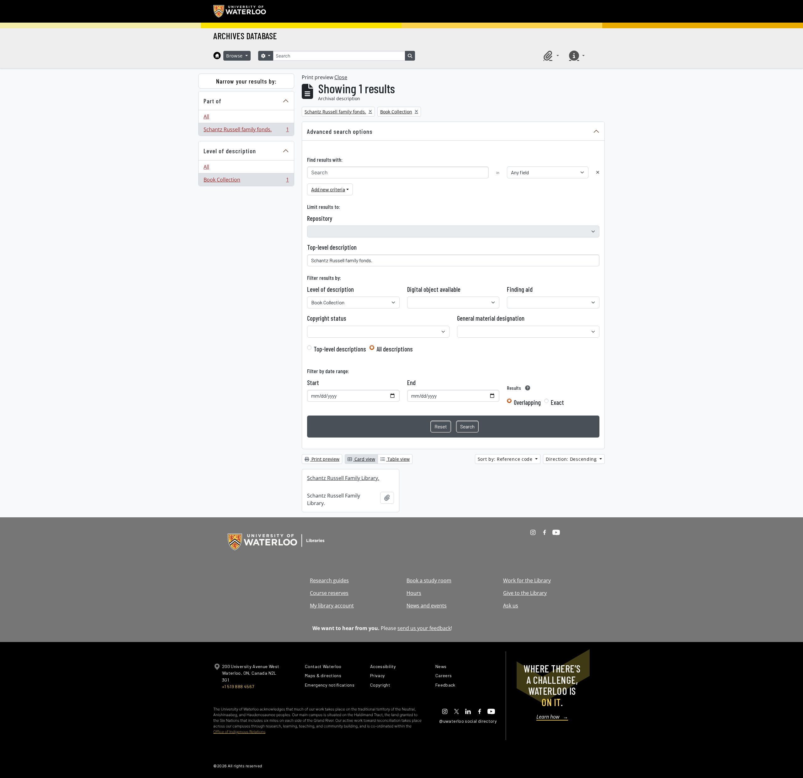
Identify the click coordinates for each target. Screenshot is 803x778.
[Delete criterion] (597, 172)
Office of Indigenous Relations (239, 731)
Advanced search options (340, 131)
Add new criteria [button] (328, 189)
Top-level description (332, 247)
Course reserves (329, 593)
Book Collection (246, 181)
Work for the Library (527, 580)
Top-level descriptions (340, 349)
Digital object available (433, 289)
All (206, 116)
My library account (332, 605)
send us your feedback (424, 628)
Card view (364, 459)
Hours (414, 593)
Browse (235, 56)
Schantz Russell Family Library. (343, 478)
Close (340, 77)
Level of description (230, 151)
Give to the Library (525, 593)
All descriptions (394, 349)
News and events (427, 605)
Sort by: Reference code (506, 459)
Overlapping (527, 402)
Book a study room (429, 580)
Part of (212, 101)
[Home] (217, 55)
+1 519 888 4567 (238, 686)
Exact (557, 402)
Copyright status (326, 318)
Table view (398, 459)
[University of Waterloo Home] (240, 11)
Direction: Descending (572, 459)
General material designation (490, 318)
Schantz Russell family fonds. (246, 131)
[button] (550, 55)
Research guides (329, 580)
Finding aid (520, 289)
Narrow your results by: (246, 81)
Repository (319, 218)
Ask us (510, 605)
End (411, 382)
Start (313, 382)
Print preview (324, 459)
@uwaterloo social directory (468, 721)
